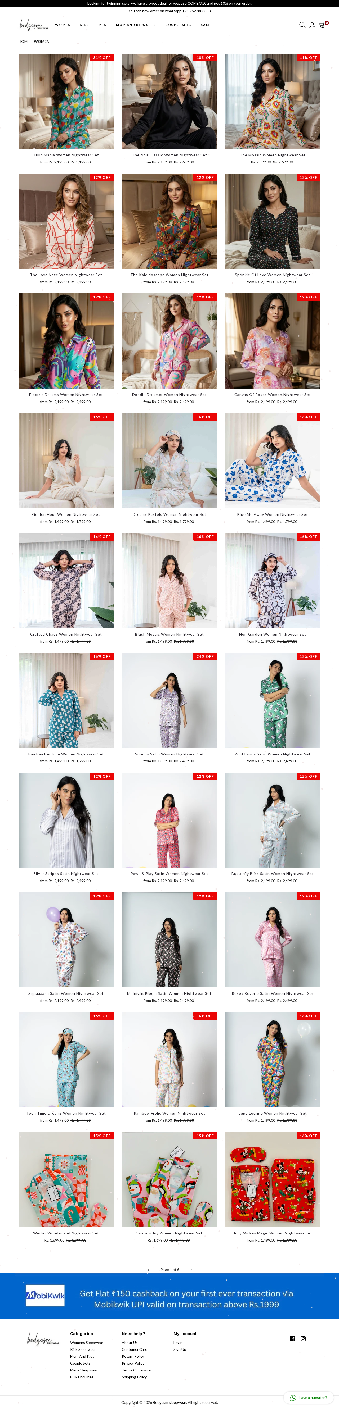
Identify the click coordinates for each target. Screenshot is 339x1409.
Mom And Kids (82, 1356)
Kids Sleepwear (83, 1349)
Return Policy (133, 1356)
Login (177, 1342)
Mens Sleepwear (84, 1370)
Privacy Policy (133, 1363)
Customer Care (134, 1349)
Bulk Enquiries (81, 1377)
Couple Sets (80, 1363)
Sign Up (179, 1349)
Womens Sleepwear (86, 1342)
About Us (130, 1342)
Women (42, 41)
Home (24, 41)
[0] (322, 25)
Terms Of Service (136, 1370)
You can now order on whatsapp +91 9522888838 (169, 10)
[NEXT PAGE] (189, 1270)
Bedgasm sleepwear (169, 1402)
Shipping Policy (134, 1377)
